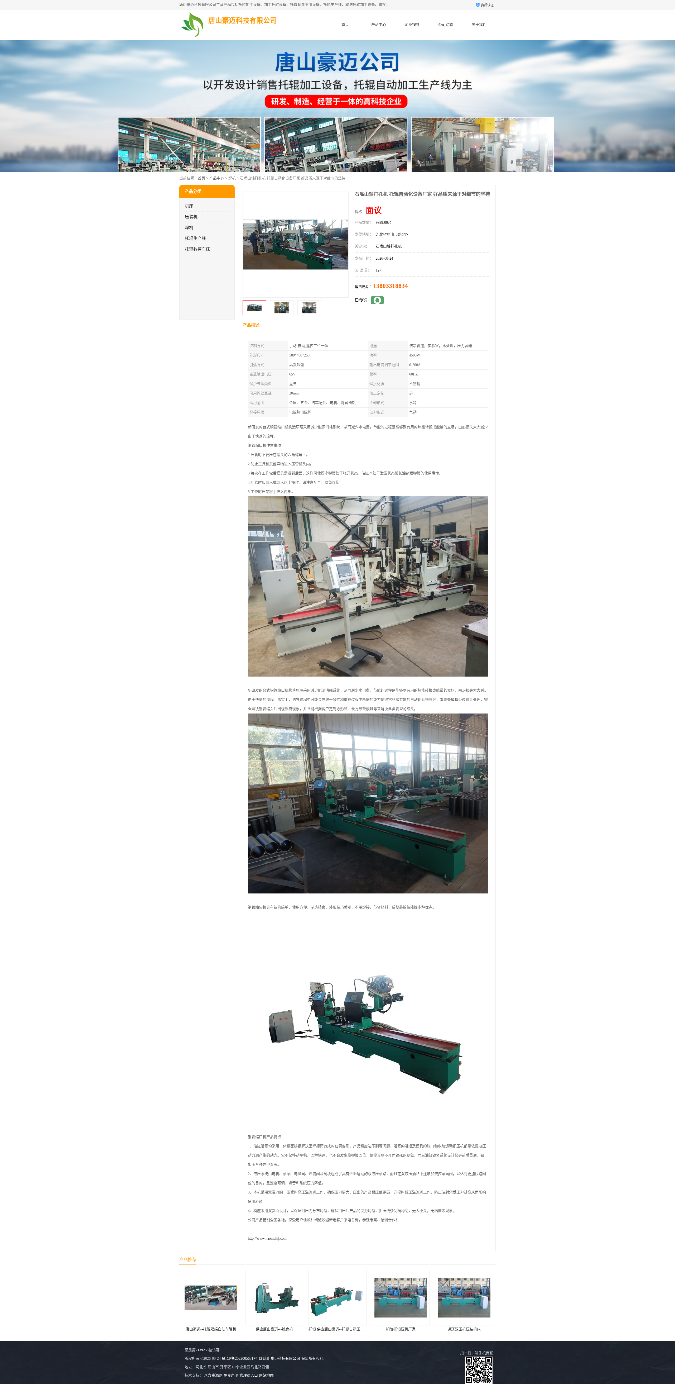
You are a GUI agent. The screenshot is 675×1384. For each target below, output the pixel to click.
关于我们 (479, 25)
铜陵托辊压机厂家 (274, 1329)
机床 (189, 206)
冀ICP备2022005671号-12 (242, 1359)
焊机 (232, 178)
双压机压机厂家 (464, 1329)
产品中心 (378, 25)
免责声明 (231, 1375)
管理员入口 (248, 1375)
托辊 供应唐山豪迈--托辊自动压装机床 (213, 1329)
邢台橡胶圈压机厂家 (400, 1329)
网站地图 (266, 1375)
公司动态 (445, 25)
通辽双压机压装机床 (337, 1329)
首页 (345, 25)
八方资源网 (213, 1375)
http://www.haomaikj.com (267, 1238)
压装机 (191, 217)
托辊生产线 (195, 238)
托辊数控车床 (197, 249)
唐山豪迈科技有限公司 (281, 1359)
